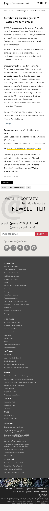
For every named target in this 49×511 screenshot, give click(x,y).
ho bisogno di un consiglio (13, 326)
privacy (29, 492)
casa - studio (8, 335)
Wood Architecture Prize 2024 (14, 472)
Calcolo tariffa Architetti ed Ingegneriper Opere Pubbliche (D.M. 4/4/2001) (16, 445)
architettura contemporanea (13, 187)
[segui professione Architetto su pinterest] (34, 248)
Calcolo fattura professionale (13, 427)
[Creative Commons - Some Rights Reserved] (24, 495)
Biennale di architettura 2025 (13, 463)
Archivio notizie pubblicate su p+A (15, 285)
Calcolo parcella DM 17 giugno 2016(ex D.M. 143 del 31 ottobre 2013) (16, 436)
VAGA (28, 187)
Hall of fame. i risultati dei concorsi (15, 301)
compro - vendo (9, 332)
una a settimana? (24, 227)
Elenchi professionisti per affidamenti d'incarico (20, 382)
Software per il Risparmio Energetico (16, 367)
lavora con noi (18, 492)
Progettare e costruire (11, 298)
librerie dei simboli (10, 361)
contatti (44, 492)
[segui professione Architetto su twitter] (27, 248)
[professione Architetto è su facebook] (20, 248)
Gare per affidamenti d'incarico (14, 385)
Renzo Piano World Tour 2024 (14, 466)
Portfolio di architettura (11, 395)
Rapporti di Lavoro (10, 392)
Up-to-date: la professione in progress (17, 304)
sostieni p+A (42, 489)
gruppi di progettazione (11, 322)
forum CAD (7, 355)
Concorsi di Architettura (12, 273)
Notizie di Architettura (11, 276)
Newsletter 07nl (9, 402)
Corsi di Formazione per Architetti (15, 270)
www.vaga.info (34, 148)
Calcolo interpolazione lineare (14, 453)
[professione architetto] (19, 4)
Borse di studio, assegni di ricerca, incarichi (18, 379)
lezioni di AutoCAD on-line (13, 358)
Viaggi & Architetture (11, 279)
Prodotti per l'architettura (12, 311)
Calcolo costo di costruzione (13, 449)
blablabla (7, 341)
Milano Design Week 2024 (13, 469)
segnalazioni (30, 489)
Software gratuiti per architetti (14, 364)
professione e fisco (10, 348)
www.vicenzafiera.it (16, 148)
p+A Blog (7, 289)
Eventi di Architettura (11, 267)
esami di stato (8, 338)
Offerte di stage (9, 389)
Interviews (7, 308)
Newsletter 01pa (9, 405)
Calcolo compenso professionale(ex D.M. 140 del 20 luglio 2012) (15, 440)
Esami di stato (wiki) (10, 419)
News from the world (11, 295)
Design (6, 282)
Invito (8, 123)
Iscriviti (42, 234)
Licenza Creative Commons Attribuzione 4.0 (33, 500)
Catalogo (7, 292)
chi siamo (9, 489)
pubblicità (19, 489)
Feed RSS (7, 408)
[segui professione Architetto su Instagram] (13, 248)
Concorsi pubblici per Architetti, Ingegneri (18, 376)
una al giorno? (25, 223)
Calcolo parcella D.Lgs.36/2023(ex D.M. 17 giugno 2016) (14, 431)
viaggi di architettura (10, 329)
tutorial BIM (8, 456)
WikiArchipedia (9, 415)
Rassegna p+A (9, 314)
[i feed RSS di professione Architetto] (7, 248)
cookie (36, 492)
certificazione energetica (12, 345)
